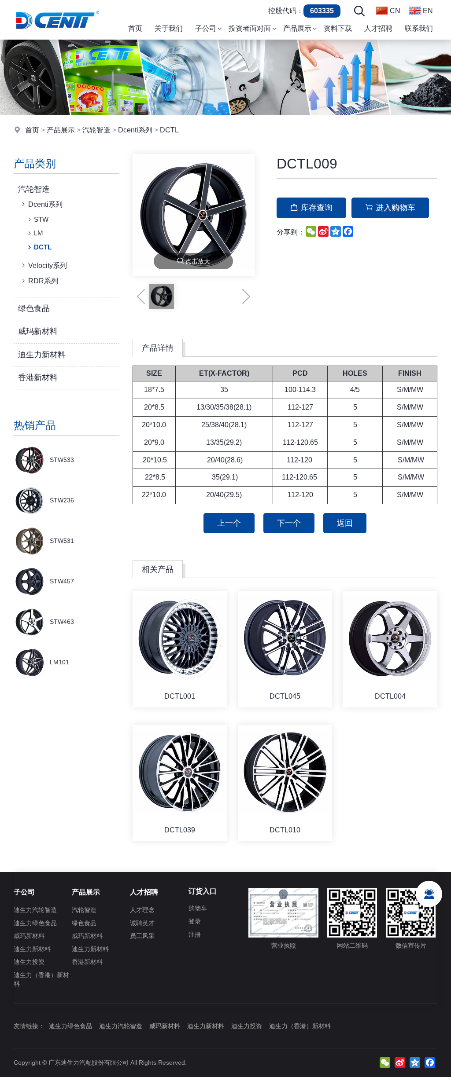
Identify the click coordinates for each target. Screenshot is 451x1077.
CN (395, 11)
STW (41, 219)
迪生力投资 (29, 961)
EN (428, 11)
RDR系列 (43, 281)
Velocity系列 (47, 265)
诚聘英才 (142, 923)
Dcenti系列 (135, 130)
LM (38, 233)
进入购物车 (395, 207)
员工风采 (142, 935)
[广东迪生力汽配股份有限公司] (57, 37)
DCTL (169, 130)
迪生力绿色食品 (35, 923)
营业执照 (283, 945)
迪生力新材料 (42, 354)
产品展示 (61, 130)
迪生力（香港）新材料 (41, 979)
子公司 (24, 892)
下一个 (289, 523)
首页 (32, 130)
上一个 (229, 523)
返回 (345, 523)
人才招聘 (144, 892)
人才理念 (142, 909)
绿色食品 (34, 308)
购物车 (198, 908)
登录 (195, 921)
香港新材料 (38, 377)
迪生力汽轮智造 (35, 909)
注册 (195, 934)
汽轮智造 (96, 130)
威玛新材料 (38, 331)
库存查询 (317, 207)
